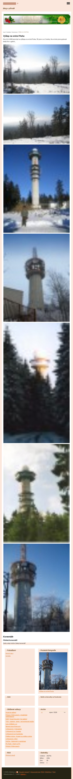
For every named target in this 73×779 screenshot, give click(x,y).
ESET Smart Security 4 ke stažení (16, 719)
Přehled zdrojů (10, 755)
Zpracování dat (35, 772)
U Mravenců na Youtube (13, 731)
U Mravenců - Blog (11, 739)
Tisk (53, 772)
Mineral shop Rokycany (13, 726)
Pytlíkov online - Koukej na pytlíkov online (19, 736)
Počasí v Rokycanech (12, 746)
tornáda (8, 656)
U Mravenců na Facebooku (14, 734)
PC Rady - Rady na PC (13, 744)
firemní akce (14, 32)
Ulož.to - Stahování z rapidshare (16, 741)
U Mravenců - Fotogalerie (14, 729)
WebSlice (48, 772)
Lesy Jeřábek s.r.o (11, 724)
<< (42, 712)
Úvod (4, 32)
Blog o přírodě (9, 8)
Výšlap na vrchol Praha (46, 691)
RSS (42, 772)
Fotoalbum (8, 32)
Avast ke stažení (11, 712)
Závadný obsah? (24, 772)
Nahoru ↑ (23, 774)
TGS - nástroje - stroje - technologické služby (20, 721)
